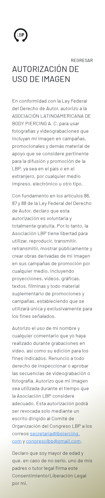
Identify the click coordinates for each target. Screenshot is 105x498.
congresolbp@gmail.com (53, 441)
